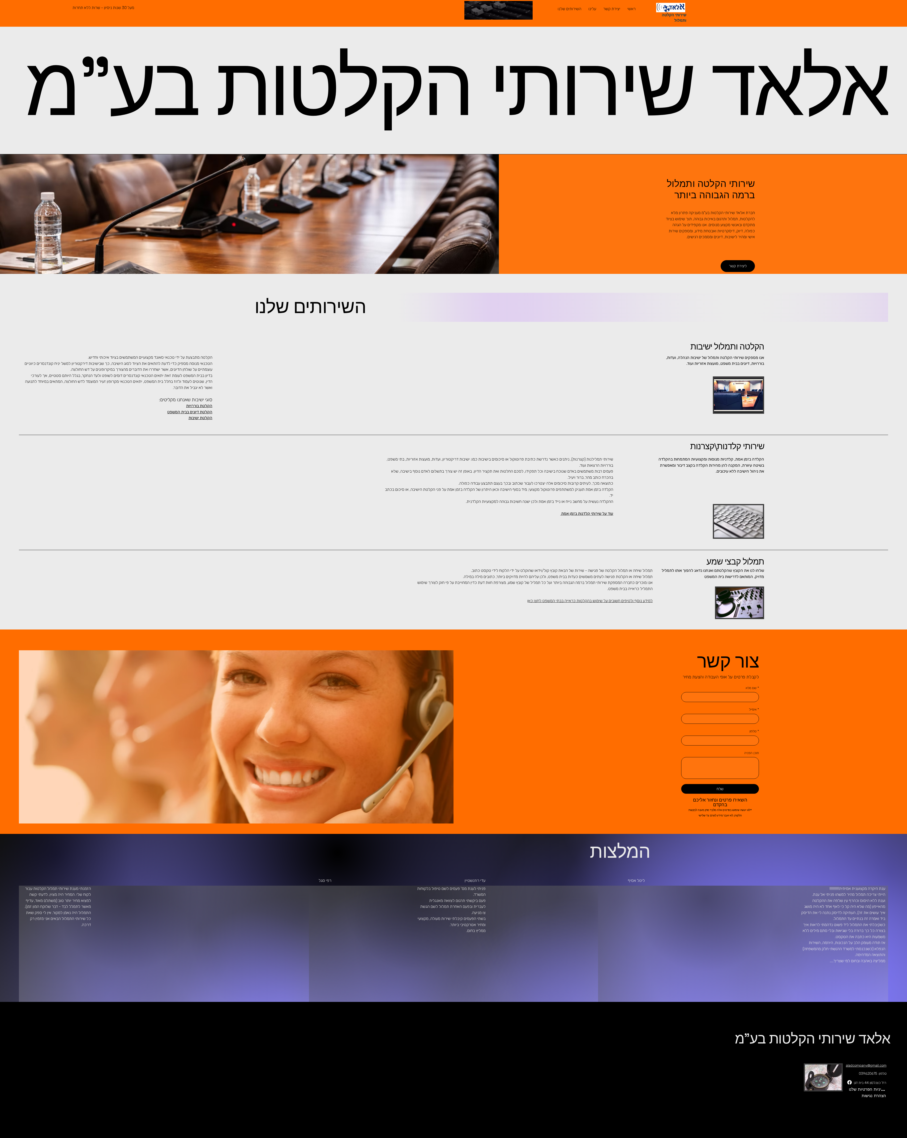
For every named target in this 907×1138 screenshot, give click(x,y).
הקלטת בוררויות (199, 405)
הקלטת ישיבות (200, 417)
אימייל (754, 709)
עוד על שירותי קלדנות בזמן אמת (586, 513)
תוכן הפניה (751, 753)
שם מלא (752, 688)
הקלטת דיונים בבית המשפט (189, 412)
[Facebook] (849, 1082)
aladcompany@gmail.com (866, 1065)
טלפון (754, 731)
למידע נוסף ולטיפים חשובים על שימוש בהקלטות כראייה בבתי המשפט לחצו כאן (590, 600)
